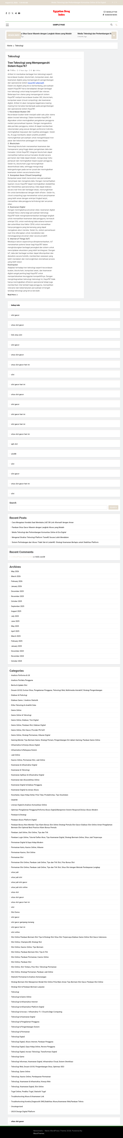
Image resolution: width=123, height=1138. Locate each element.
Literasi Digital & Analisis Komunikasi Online (29, 805)
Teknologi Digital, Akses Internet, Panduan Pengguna (32, 1042)
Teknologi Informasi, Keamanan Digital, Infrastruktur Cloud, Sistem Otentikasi (42, 1062)
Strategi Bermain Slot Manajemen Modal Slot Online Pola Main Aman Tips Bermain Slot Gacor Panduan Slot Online (57, 982)
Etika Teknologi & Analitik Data (23, 705)
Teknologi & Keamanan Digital (23, 1017)
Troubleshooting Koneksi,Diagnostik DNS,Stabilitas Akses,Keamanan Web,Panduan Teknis (47, 1101)
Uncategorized (17, 1106)
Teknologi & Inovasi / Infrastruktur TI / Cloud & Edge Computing (36, 1012)
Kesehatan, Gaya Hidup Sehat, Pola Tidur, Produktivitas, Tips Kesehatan (39, 795)
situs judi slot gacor (19, 882)
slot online (15, 932)
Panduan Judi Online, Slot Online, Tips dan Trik (29, 832)
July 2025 (15, 616)
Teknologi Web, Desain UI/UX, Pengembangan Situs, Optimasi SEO (37, 1067)
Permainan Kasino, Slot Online (23, 852)
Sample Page (59, 25)
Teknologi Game (17, 1057)
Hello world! (40, 557)
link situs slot (16, 335)
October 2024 (16, 661)
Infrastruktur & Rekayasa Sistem (24, 750)
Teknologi (15, 992)
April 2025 (15, 631)
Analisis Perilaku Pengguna (22, 680)
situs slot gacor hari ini (20, 365)
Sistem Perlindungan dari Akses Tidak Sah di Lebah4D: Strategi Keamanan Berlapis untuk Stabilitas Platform (55, 542)
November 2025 (17, 596)
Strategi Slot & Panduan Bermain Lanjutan (27, 987)
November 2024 (17, 656)
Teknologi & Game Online (21, 997)
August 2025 (16, 611)
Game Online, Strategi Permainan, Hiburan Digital (30, 735)
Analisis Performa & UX (20, 675)
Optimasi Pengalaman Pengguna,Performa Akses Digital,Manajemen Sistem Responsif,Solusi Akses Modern (54, 810)
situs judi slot (16, 877)
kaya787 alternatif (36, 83)
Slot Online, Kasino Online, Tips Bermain (27, 947)
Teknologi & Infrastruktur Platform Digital (27, 1007)
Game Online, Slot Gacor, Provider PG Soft (28, 730)
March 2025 (16, 636)
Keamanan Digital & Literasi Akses (25, 790)
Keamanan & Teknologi (20, 770)
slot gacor (15, 315)
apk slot (14, 444)
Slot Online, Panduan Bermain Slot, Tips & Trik (29, 952)
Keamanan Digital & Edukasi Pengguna (26, 785)
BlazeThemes (38, 1133)
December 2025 (17, 591)
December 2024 (17, 651)
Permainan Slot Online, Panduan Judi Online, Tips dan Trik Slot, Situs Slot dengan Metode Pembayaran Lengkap (55, 867)
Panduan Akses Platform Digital (24, 820)
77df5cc (13, 70)
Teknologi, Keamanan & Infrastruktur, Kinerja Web (30, 1081)
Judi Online (15, 755)
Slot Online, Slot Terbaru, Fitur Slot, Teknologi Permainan (33, 967)
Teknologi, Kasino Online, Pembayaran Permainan (31, 1077)
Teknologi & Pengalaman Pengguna (25, 1022)
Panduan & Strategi (18, 815)
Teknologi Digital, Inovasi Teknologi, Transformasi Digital (34, 1052)
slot (12, 375)
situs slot (15, 892)
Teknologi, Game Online (20, 1072)
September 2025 (17, 606)
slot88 (13, 454)
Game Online (16, 710)
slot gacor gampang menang (22, 922)
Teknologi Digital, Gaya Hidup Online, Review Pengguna (33, 1047)
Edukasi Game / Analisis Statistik (24, 700)
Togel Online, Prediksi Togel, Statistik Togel (28, 1091)
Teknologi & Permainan (20, 1032)
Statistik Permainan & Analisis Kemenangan (28, 977)
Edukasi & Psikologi (19, 695)
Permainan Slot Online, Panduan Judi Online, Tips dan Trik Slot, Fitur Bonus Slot (43, 862)
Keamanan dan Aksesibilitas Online (25, 780)
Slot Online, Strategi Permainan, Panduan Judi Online (32, 972)
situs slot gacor (17, 325)
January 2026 (16, 586)
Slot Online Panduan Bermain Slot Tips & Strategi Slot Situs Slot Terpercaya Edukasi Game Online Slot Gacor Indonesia (58, 937)
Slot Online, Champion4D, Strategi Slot (26, 942)
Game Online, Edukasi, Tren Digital (25, 720)
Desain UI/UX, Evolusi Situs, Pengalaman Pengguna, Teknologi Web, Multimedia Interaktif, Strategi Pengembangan (56, 690)
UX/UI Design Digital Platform (23, 1111)
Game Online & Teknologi (21, 715)
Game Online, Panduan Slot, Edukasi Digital (28, 725)
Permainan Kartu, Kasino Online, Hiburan (27, 847)
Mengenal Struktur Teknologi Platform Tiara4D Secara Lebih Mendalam (77, 3)
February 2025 (16, 641)
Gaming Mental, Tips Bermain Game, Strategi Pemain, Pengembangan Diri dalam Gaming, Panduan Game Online (55, 740)
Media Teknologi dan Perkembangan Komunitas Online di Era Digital (39, 532)
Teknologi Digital (18, 1037)
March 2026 (16, 576)
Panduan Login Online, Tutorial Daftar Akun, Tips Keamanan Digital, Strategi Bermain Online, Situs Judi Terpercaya (56, 837)
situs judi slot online (19, 887)
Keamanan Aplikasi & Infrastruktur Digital (27, 775)
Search (12, 503)
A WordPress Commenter (21, 557)
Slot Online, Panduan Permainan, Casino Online (30, 957)
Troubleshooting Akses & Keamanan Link (27, 1096)
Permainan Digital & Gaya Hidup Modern (27, 842)
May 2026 (15, 571)
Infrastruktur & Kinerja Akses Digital (25, 745)
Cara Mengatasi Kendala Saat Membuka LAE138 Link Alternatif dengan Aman (43, 522)
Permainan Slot (17, 857)
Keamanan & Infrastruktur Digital (24, 765)
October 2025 (16, 601)
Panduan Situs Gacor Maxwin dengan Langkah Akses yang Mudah (30, 33)
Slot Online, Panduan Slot (21, 962)
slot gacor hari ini (18, 384)
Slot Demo (15, 912)
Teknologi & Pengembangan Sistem (25, 1027)
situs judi (14, 872)
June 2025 (15, 621)
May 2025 (15, 626)
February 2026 (16, 581)
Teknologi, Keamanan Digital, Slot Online (27, 1087)
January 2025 (16, 646)
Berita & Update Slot (19, 685)
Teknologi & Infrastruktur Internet (24, 1002)
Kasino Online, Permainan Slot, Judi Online (28, 760)
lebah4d (14, 800)
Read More (12, 294)
